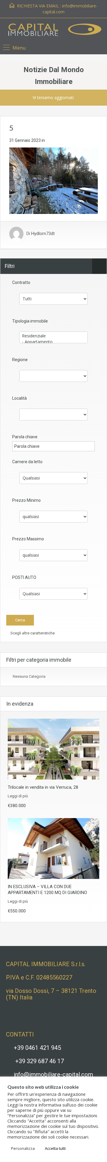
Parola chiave (24, 436)
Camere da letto (27, 461)
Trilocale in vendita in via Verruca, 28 (43, 787)
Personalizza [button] (23, 1148)
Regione (20, 359)
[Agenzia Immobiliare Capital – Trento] (53, 31)
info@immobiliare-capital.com (53, 1074)
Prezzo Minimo (26, 500)
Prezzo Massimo (28, 538)
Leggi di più (18, 796)
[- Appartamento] (53, 342)
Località (19, 398)
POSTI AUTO (24, 577)
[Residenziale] (53, 336)
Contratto (21, 282)
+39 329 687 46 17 (39, 1061)
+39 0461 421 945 (37, 1047)
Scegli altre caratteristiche (32, 633)
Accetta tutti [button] (55, 1148)
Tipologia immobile (30, 321)
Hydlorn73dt (43, 233)
